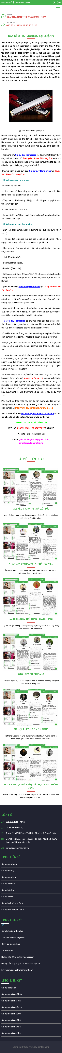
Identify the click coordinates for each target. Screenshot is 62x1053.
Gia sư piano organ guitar (31, 910)
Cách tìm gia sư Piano (31, 674)
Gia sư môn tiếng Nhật (31, 1033)
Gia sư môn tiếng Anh (31, 988)
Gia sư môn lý (31, 871)
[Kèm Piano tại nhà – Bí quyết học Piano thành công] (31, 762)
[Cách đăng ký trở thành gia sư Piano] (31, 597)
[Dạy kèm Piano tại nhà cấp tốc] (31, 487)
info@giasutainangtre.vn (17, 848)
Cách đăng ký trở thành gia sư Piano (31, 619)
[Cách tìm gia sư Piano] (31, 652)
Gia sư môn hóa (31, 877)
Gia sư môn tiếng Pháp (31, 995)
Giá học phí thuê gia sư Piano (31, 729)
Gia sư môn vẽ (31, 897)
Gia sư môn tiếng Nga (31, 970)
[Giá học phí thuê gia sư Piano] (31, 707)
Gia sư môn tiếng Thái (31, 1020)
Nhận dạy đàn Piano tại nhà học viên (31, 564)
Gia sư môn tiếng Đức (31, 1014)
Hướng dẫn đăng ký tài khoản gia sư (31, 957)
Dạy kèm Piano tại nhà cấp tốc (31, 508)
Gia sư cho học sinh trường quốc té (31, 903)
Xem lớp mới (31, 951)
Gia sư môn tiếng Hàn (31, 1001)
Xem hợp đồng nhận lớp (31, 931)
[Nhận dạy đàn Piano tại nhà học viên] (31, 542)
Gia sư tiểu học (31, 884)
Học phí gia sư (31, 938)
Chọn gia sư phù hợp (31, 944)
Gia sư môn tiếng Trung (31, 1007)
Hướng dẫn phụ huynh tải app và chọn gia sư (31, 964)
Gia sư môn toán (31, 864)
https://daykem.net (36, 434)
